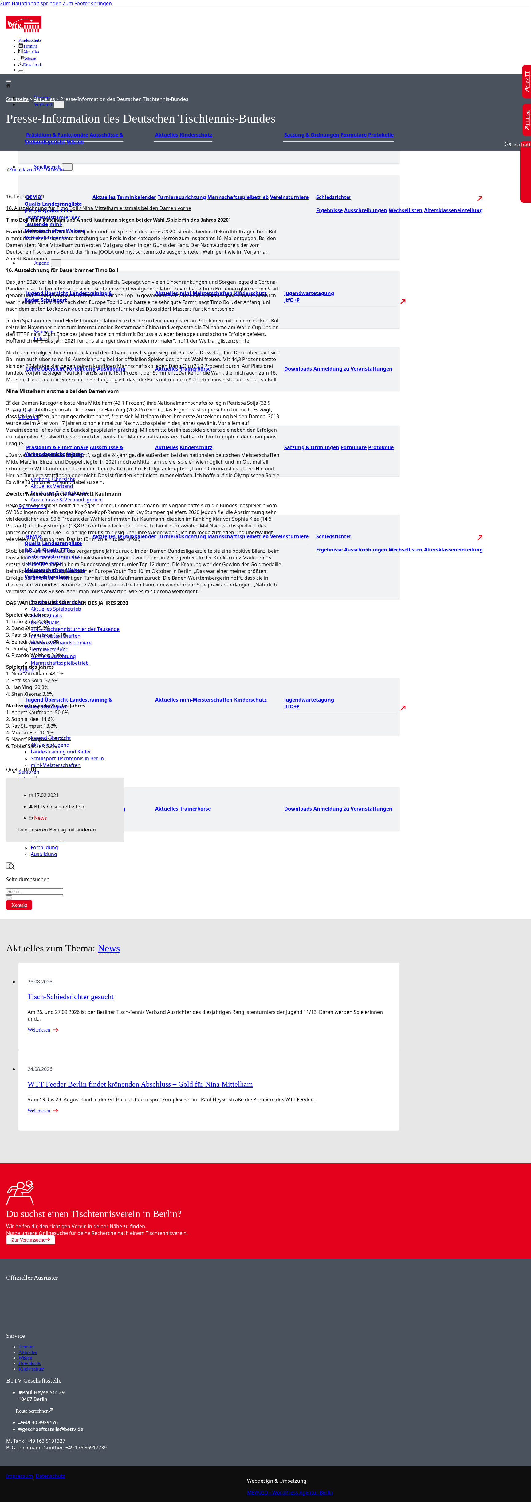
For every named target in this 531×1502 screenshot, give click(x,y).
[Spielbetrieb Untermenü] (67, 167)
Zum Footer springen (87, 3)
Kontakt (19, 905)
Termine (26, 1346)
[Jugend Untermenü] (56, 263)
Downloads (298, 368)
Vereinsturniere (289, 197)
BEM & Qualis (33, 200)
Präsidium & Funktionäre (57, 134)
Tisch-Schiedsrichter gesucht (71, 997)
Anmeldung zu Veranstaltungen (352, 368)
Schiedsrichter (333, 197)
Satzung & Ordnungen (311, 134)
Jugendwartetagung (309, 293)
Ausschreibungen (365, 210)
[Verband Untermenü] (59, 104)
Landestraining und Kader (61, 751)
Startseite (17, 99)
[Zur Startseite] (23, 30)
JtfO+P (292, 300)
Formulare (354, 134)
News (40, 818)
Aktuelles (166, 134)
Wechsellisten (406, 210)
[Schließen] (20, 71)
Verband (43, 104)
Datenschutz (50, 1476)
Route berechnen (32, 1411)
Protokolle (381, 134)
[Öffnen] (8, 81)
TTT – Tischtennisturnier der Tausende (75, 629)
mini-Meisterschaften (206, 699)
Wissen (75, 141)
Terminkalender (136, 197)
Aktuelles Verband (52, 486)
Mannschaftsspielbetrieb (238, 197)
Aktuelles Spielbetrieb (56, 608)
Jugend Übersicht (47, 699)
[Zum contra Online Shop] (52, 1328)
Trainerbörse (195, 808)
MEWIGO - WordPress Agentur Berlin (290, 1492)
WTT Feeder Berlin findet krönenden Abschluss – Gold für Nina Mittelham (140, 1084)
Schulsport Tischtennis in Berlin (67, 758)
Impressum (19, 1476)
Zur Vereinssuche (28, 1240)
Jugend (41, 263)
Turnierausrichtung (182, 197)
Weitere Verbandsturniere (61, 642)
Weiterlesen (39, 1030)
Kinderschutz (29, 40)
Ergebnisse (329, 210)
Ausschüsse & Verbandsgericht (67, 499)
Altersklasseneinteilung (453, 210)
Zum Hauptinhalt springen (30, 3)
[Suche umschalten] (9, 865)
